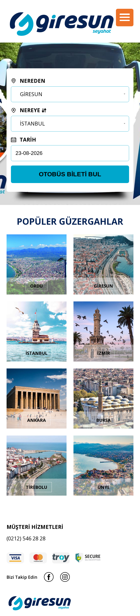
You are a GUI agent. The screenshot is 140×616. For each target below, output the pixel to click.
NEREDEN (31, 80)
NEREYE (29, 110)
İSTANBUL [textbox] (32, 123)
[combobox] (70, 94)
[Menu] (124, 17)
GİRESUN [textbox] (31, 94)
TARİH (27, 139)
